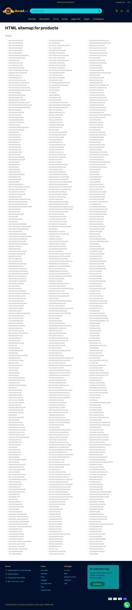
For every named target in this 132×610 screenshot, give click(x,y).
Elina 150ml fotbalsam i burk (55, 352)
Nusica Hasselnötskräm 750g (15, 528)
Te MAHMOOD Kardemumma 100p (17, 434)
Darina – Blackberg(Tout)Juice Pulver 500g (59, 55)
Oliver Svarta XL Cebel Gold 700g (16, 506)
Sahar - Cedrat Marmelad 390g (15, 50)
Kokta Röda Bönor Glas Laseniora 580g (98, 300)
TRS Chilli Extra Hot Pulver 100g (16, 360)
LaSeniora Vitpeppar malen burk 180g (97, 191)
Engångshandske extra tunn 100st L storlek (59, 293)
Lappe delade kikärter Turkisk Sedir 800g (98, 303)
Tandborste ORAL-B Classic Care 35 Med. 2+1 (59, 392)
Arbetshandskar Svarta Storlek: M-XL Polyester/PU (60, 300)
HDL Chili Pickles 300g (14, 367)
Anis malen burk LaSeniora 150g (96, 104)
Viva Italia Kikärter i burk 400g (15, 531)
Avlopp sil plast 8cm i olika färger (56, 367)
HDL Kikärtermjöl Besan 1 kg (15, 337)
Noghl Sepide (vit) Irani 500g (15, 196)
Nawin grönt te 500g (13, 216)
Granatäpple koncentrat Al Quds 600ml (17, 385)
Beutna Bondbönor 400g (14, 449)
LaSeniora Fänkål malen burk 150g (97, 194)
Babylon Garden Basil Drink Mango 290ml (58, 107)
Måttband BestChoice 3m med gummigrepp (59, 176)
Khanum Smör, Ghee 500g (95, 271)
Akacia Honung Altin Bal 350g (96, 499)
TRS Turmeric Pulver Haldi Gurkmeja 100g (18, 355)
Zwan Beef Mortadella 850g (95, 285)
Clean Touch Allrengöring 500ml (56, 466)
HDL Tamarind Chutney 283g (15, 365)
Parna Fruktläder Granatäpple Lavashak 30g (18, 228)
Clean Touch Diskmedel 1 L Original (57, 459)
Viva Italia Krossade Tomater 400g (16, 533)
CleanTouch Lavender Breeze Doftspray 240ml (59, 494)
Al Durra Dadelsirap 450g (95, 204)
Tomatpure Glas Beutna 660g (55, 541)
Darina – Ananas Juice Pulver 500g (16, 476)
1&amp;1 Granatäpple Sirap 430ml (57, 72)
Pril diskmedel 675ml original (95, 464)
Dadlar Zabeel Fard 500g (94, 142)
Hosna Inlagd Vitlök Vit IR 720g (96, 429)
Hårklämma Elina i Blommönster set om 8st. (59, 233)
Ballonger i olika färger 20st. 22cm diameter (58, 201)
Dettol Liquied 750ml (13, 499)
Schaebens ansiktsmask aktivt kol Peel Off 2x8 (59, 419)
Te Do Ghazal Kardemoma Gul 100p (17, 427)
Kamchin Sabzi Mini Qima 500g (16, 308)
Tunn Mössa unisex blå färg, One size (57, 218)
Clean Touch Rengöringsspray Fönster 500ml (59, 464)
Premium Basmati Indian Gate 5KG (17, 377)
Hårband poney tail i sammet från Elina (57, 246)
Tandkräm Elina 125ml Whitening (56, 399)
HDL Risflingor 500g (13, 352)
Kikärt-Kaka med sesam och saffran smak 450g (19, 87)
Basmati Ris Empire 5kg (94, 340)
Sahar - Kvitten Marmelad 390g (16, 42)
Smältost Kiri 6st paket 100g (15, 310)
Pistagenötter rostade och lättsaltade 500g (98, 372)
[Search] (99, 11)
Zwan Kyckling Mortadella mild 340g (97, 280)
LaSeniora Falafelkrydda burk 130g (97, 196)
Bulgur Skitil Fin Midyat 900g (95, 80)
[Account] (121, 11)
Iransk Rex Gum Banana (14, 285)
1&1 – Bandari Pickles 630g (95, 419)
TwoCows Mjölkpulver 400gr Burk (97, 313)
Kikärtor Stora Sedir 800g (95, 330)
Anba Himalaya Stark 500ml (95, 256)
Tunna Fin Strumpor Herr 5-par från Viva (58, 221)
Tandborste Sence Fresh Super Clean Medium (59, 397)
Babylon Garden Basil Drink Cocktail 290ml (99, 437)
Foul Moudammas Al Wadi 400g (16, 409)
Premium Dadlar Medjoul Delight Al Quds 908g (100, 402)
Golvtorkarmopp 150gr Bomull (56, 251)
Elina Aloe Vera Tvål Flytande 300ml (57, 323)
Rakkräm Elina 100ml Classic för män (57, 268)
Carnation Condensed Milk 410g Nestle (17, 459)
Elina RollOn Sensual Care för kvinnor (57, 154)
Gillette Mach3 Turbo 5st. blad (55, 330)
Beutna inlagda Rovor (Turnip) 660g (17, 159)
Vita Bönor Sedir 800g (94, 333)
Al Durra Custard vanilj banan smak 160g (98, 201)
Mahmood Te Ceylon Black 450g (96, 147)
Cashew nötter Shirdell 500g (15, 179)
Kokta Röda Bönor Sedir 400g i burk (17, 57)
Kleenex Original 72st (54, 298)
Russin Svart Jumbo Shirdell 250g (16, 156)
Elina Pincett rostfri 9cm (54, 427)
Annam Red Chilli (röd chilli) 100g (16, 330)
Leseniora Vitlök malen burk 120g (96, 199)
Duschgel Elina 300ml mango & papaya (58, 310)
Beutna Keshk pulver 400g (15, 134)
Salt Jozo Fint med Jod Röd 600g (16, 402)
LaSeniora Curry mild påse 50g (96, 221)
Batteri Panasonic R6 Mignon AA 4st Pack (58, 409)
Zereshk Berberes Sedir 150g (95, 305)
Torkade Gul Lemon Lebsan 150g (96, 253)
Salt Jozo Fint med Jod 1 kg (15, 114)
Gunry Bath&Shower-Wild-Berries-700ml (98, 471)
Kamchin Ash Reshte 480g (55, 99)
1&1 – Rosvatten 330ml (54, 42)
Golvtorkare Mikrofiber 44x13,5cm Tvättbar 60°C (60, 253)
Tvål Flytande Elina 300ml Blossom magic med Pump (61, 308)
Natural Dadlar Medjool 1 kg (95, 380)
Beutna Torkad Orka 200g (14, 137)
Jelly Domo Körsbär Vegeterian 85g (97, 117)
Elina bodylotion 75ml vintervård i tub (57, 285)
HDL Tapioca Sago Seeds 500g (16, 350)
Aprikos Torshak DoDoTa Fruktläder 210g (18, 238)
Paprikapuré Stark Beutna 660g (56, 536)
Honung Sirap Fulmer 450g (95, 251)
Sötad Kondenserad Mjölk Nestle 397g (98, 315)
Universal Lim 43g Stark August (56, 199)
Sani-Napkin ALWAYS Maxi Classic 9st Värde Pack (60, 365)
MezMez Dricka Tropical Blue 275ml (97, 447)
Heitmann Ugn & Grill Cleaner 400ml (57, 171)
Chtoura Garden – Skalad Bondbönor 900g (59, 60)
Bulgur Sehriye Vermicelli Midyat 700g (97, 87)
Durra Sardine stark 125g (95, 293)
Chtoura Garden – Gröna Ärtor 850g (17, 543)
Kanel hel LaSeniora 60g (94, 57)
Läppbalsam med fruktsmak (55, 238)
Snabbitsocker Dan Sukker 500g (16, 412)
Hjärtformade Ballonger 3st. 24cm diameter (58, 204)
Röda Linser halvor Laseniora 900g (97, 226)
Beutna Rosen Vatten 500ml (15, 139)
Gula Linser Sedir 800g (14, 166)
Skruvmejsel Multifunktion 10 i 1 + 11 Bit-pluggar (60, 226)
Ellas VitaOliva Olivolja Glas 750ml (16, 122)
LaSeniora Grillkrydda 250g (95, 65)
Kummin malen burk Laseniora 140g (97, 50)
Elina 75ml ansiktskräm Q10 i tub (56, 355)
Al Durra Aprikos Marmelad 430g (96, 248)
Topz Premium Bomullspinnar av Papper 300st (59, 474)
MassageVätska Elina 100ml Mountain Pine (58, 263)
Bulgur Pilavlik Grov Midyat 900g (96, 501)
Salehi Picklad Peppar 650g (15, 92)
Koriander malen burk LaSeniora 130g (97, 55)
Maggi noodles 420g (13, 362)
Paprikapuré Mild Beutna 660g (56, 538)
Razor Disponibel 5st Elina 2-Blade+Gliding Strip (60, 429)
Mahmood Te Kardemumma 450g (97, 144)
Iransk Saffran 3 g (93, 399)
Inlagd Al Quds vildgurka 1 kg (55, 142)
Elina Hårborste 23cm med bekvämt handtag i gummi (61, 357)
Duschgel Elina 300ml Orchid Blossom (58, 191)
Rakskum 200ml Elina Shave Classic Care (58, 184)
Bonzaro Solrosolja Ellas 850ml (96, 159)
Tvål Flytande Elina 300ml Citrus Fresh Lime (59, 283)
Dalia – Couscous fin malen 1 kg (96, 414)
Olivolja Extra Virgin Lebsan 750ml (16, 417)
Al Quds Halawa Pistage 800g (55, 139)
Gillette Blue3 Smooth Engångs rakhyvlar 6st (59, 273)
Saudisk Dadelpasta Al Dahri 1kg (16, 266)
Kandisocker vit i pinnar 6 (14, 382)
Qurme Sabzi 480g (93, 362)
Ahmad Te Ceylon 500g (94, 357)
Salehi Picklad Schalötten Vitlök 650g (17, 99)
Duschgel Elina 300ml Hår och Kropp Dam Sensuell (101, 461)
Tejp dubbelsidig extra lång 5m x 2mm (57, 303)
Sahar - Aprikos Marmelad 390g (16, 40)
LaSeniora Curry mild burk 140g (96, 218)
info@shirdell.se (13, 574)
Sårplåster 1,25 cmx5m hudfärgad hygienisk (59, 447)
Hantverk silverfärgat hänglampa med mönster (59, 82)
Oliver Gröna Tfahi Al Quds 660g (56, 137)
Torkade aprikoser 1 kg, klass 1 (96, 377)
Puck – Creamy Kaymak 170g (55, 75)
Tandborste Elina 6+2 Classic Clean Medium (59, 432)
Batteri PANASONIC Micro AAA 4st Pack (58, 412)
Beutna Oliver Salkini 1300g (15, 149)
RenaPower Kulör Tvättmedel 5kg (97, 186)
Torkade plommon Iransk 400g (16, 397)
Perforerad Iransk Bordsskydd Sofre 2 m (18, 85)
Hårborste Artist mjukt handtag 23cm (57, 156)
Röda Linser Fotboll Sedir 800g (96, 184)
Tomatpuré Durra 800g (94, 335)
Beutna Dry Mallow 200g (14, 142)
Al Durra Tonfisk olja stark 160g (96, 295)
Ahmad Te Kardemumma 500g (96, 355)
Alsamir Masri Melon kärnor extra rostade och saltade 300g (22, 206)
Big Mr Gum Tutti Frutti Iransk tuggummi (18, 275)
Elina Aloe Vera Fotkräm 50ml (55, 320)
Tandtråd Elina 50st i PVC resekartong (57, 402)
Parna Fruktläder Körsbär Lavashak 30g (17, 223)
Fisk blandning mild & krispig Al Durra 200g (99, 494)
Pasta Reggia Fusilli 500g (14, 164)
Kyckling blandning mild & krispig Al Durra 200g (100, 491)
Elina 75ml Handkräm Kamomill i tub (57, 362)
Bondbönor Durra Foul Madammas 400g (18, 204)
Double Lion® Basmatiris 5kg (15, 288)
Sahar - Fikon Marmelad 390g (15, 52)
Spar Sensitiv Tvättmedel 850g (56, 114)
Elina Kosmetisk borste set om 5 (56, 335)
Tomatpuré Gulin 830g (94, 174)
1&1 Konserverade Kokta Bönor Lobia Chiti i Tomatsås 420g (22, 104)
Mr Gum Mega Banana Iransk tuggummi (18, 268)
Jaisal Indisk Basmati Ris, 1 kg (15, 77)
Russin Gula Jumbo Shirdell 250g (16, 129)
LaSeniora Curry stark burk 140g (96, 216)
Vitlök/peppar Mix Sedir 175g (55, 518)
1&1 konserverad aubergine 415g (16, 315)
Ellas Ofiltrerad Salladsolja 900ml (16, 119)
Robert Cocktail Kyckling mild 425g (17, 174)
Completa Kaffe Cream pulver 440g (16, 191)
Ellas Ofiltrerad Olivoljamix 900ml (16, 117)
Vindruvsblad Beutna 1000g (55, 531)
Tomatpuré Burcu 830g (94, 337)
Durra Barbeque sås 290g (95, 246)
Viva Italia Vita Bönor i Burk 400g (16, 538)
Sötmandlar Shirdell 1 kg (14, 181)
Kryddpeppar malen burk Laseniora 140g (98, 52)
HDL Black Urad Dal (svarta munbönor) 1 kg (18, 333)
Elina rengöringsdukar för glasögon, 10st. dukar (60, 350)
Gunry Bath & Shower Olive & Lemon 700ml (59, 476)
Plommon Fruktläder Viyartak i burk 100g (98, 392)
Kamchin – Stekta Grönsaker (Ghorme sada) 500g (60, 70)
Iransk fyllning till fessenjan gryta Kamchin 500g (19, 107)
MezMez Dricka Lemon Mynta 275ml (97, 449)
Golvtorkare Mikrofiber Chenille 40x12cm (58, 174)
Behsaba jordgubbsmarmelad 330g (17, 325)
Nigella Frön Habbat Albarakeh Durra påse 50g (19, 186)
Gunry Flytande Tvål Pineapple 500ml (97, 474)
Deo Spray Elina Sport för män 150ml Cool (58, 340)
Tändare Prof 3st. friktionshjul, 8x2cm (57, 196)
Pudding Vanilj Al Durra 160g (95, 67)
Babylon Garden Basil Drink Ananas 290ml (99, 439)
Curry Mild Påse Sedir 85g (95, 119)
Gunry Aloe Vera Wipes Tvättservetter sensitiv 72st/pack (61, 496)
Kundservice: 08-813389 (16, 578)
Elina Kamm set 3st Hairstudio (56, 315)
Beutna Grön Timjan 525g (15, 444)
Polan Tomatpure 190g (14, 461)
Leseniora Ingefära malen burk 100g (97, 206)
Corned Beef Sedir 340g (94, 129)
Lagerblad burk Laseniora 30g (96, 489)
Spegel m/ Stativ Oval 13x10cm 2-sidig (58, 439)
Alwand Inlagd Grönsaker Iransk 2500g (17, 303)
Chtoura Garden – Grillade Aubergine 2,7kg (99, 417)
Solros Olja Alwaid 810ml (95, 169)
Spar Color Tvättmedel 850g (55, 119)
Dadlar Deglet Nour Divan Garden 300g (17, 263)
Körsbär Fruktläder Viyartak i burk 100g (98, 390)
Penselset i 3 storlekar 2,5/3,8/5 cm (57, 305)
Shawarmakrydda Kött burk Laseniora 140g (99, 40)
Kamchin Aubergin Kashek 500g (16, 305)
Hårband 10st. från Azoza (55, 236)
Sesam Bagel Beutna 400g (55, 546)
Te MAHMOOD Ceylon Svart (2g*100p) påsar (19, 437)
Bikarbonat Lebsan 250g (14, 211)
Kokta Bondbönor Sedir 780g (56, 122)
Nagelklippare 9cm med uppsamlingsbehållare (59, 266)
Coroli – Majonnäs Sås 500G (15, 553)
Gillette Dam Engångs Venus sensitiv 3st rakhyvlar (60, 275)
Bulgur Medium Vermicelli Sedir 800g (97, 365)
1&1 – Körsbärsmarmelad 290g (16, 551)
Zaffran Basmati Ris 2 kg (14, 456)
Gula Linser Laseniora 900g (95, 536)
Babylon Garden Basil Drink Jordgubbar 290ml (59, 104)
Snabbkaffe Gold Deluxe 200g (96, 350)
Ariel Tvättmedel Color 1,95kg (15, 261)
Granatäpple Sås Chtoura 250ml (96, 514)
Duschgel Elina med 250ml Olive (56, 377)
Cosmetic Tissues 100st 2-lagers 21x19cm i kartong (60, 390)
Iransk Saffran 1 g (12, 387)
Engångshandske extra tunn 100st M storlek (59, 295)
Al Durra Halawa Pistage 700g (96, 486)
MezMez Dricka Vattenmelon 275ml (97, 452)
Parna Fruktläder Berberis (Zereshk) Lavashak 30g (20, 226)
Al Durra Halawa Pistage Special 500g (97, 261)
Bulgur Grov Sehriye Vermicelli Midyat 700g (99, 85)
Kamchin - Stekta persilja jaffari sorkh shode (18, 70)
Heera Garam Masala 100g (14, 357)
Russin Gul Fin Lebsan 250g (55, 127)
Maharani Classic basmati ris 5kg (96, 543)
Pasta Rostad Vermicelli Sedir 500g (97, 132)
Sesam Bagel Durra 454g (95, 481)
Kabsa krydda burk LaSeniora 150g (97, 60)
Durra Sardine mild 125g (94, 290)
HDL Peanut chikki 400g (94, 397)
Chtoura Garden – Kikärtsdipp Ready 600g (18, 516)
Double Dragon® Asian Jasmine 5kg (17, 253)
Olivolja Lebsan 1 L (13, 414)
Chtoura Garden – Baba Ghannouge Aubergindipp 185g (21, 541)
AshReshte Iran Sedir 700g (95, 149)
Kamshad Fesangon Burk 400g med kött (58, 102)
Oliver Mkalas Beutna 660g (95, 531)
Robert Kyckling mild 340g (15, 176)
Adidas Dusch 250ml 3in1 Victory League (58, 437)
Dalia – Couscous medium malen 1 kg (17, 474)
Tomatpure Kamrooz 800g (15, 481)
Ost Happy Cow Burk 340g (15, 501)
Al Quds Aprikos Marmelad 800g (56, 147)
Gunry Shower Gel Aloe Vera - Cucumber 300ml (60, 486)
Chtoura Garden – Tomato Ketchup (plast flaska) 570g (21, 526)
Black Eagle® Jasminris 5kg (15, 256)
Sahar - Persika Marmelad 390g (16, 45)
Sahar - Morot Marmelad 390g (15, 47)
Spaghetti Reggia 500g (54, 94)
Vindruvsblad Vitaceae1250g (95, 526)
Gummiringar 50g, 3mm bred (55, 169)
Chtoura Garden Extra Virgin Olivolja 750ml (18, 523)
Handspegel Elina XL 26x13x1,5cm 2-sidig (58, 442)
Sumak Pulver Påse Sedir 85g (96, 124)
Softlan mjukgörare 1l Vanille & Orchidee (58, 248)
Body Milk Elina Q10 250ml (55, 347)
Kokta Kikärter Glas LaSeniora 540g (97, 164)
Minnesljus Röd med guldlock (55, 159)
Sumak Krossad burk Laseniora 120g (57, 551)
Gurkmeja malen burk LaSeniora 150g (97, 62)
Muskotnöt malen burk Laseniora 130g (98, 47)
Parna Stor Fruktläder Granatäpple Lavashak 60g (20, 199)
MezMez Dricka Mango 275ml (96, 454)
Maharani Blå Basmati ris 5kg (95, 479)
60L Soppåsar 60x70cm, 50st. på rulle (57, 223)
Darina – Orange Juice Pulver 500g (57, 57)
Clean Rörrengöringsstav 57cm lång (57, 417)
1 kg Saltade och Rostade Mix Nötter (97, 385)
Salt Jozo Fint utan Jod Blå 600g (16, 399)
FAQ (128, 2)
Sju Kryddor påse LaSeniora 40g (96, 112)
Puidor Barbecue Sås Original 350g (57, 52)
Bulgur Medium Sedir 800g (55, 528)
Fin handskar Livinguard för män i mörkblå (58, 211)
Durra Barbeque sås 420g (55, 514)
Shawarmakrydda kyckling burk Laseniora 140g (100, 42)
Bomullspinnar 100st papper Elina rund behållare (60, 444)
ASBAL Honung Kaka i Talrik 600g (97, 442)
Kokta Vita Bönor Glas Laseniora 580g (98, 166)
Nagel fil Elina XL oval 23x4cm (56, 280)
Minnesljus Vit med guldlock (55, 161)
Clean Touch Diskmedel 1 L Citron (56, 461)
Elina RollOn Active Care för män (56, 151)
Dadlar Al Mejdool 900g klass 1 (96, 476)
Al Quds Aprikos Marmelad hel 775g (57, 144)
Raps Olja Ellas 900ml (94, 171)
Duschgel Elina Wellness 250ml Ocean (58, 382)
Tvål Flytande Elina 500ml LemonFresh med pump (60, 186)
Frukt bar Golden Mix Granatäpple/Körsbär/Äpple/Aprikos (22, 236)
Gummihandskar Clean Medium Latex (57, 166)
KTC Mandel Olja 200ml (54, 87)
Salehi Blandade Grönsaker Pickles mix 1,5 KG (19, 102)
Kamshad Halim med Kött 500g (96, 432)
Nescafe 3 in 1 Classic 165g (95, 541)
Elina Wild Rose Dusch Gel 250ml (56, 278)
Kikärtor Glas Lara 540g (14, 419)
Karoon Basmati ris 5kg (14, 60)
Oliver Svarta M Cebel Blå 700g (15, 504)
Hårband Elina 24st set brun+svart (56, 290)
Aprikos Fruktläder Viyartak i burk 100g (17, 241)
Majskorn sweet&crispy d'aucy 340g (17, 491)
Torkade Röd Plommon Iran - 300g (16, 432)
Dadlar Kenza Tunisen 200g (15, 246)
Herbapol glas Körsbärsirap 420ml (16, 466)
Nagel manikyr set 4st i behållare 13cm (57, 328)
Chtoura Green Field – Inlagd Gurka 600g (18, 548)
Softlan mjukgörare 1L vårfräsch (96, 466)
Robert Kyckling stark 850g (95, 275)
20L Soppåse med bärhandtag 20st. (97, 459)
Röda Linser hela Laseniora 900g (96, 228)
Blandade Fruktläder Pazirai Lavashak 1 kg (18, 201)
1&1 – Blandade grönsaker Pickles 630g (18, 479)
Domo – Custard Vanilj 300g (55, 47)
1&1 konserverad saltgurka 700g (16, 320)
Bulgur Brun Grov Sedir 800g (55, 523)
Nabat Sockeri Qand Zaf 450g (96, 189)
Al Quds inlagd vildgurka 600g (15, 511)
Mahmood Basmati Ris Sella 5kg (96, 263)
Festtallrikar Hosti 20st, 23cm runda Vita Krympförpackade (62, 209)
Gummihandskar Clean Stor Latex (56, 213)
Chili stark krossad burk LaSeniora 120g (98, 99)
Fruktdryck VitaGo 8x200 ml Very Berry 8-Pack (99, 424)
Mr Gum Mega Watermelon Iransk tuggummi (19, 273)
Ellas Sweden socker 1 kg (14, 124)
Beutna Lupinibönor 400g (14, 154)
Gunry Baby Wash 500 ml (55, 469)
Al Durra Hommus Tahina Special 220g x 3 (98, 241)
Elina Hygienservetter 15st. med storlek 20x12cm (60, 189)
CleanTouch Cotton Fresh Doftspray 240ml (59, 499)
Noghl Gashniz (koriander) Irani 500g (17, 194)
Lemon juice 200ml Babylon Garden (17, 469)
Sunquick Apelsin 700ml (14, 496)
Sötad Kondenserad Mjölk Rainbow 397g (98, 318)
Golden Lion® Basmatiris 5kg (15, 258)
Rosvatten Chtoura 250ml (95, 521)
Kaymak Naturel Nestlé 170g (15, 439)
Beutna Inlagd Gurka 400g (15, 452)
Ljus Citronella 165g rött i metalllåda (57, 407)
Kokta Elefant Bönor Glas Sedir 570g (97, 134)
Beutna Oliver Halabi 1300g (15, 147)
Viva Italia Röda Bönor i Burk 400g (16, 536)
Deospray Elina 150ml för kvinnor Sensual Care (59, 372)
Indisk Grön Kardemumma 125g (16, 318)
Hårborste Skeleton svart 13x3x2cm (57, 231)
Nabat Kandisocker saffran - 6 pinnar (17, 380)
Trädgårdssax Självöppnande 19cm (57, 414)
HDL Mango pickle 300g (14, 372)
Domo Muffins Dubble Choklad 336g (57, 50)
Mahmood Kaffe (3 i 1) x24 (95, 342)
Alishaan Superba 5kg (54, 506)
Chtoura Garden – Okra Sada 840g (57, 67)
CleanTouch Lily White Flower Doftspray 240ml (59, 489)
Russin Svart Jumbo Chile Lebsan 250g (98, 456)
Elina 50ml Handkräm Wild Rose (56, 149)
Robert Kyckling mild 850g (95, 278)
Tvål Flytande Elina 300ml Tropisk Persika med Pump (61, 288)
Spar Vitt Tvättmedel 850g (55, 117)
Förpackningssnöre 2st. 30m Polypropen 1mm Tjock (61, 206)
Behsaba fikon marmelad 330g (16, 328)
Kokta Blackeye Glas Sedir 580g (96, 137)
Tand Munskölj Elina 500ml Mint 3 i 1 (57, 404)
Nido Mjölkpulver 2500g (94, 328)
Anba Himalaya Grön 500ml (95, 258)
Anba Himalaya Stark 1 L (14, 509)
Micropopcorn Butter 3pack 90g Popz (17, 298)
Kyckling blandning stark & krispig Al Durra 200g (100, 72)
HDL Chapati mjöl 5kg (13, 375)
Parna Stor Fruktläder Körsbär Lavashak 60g (19, 55)
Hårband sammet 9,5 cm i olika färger (57, 243)
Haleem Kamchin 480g (94, 75)
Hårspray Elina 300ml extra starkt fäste (57, 333)
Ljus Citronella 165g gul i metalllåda (97, 469)
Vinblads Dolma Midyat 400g (95, 82)
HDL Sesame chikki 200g (14, 347)
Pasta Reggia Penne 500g (55, 97)
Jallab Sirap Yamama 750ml (15, 404)
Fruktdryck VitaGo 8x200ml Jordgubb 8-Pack (99, 422)
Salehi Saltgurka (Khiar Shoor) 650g (17, 94)
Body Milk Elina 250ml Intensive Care (57, 345)
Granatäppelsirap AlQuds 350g (16, 97)
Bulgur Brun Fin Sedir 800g (55, 526)
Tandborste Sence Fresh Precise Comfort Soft (59, 395)
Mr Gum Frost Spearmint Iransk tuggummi (18, 271)
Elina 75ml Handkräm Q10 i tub (56, 387)
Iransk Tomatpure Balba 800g (15, 231)
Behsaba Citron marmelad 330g (16, 323)
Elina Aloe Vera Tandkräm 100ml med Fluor (58, 241)
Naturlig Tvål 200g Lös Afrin (15, 454)
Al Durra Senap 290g (94, 243)
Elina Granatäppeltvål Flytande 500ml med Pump (60, 325)
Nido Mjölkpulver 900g (94, 325)
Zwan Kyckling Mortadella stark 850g (97, 268)
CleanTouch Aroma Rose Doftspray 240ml (58, 491)
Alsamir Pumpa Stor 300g (15, 209)
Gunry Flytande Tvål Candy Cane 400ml (58, 452)
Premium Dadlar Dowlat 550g (15, 484)
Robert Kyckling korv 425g (15, 171)
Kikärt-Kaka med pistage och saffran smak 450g (19, 90)
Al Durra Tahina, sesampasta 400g (97, 266)
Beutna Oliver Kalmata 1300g (15, 151)
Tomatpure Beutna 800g (95, 179)
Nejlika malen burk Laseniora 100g (97, 45)
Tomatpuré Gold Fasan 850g (96, 367)
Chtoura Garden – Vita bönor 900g (57, 62)
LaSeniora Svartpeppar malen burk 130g (98, 209)
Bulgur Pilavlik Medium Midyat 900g (97, 504)
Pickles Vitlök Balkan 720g (15, 486)
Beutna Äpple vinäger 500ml (15, 442)
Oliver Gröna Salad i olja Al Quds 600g (57, 134)
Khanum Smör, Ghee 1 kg (95, 273)
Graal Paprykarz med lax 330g (96, 127)
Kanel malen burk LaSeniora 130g (97, 94)
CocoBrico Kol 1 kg (53, 548)
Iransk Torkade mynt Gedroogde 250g (17, 290)
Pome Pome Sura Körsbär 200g (56, 40)
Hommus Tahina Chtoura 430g (96, 156)
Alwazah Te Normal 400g (54, 511)
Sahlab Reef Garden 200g (14, 248)
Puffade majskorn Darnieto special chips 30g (19, 127)
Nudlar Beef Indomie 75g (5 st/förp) (57, 504)
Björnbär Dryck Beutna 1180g (55, 543)
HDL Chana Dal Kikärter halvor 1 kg (16, 342)
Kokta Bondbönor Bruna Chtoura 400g (98, 516)
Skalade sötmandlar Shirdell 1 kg (16, 184)
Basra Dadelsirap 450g (94, 310)
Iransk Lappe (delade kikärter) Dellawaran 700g (19, 293)
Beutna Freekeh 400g (13, 132)
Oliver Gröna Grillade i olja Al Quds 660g (58, 132)
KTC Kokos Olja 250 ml (54, 90)
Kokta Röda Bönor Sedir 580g (96, 509)
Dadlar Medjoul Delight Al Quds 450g (17, 407)
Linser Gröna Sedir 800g (14, 161)
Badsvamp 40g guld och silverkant (57, 342)
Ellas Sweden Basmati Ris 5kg (56, 80)
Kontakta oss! (120, 2)
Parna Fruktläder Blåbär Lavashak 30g (97, 387)
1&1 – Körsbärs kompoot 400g (16, 65)
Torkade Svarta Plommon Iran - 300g (17, 429)
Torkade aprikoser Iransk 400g (15, 390)
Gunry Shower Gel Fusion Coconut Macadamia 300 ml (61, 484)
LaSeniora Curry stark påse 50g (96, 223)
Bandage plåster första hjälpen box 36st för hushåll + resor (62, 449)
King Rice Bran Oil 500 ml (95, 427)
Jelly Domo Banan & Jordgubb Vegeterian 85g (100, 114)
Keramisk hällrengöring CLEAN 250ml (57, 216)
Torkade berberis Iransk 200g (15, 395)
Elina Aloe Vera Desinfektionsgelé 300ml (58, 194)
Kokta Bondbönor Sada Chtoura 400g (98, 518)
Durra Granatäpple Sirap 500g (15, 218)
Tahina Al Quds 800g (54, 129)
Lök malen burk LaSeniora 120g (96, 92)
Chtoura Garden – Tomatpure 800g (17, 546)
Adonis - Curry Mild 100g (14, 471)
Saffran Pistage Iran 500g (95, 404)
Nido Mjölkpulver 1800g (94, 323)
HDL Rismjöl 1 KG (13, 345)
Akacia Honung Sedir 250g (95, 352)
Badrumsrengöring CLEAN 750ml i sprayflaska (59, 256)
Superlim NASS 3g (53, 228)
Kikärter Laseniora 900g (94, 233)
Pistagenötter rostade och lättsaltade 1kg (18, 72)
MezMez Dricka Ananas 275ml (56, 109)
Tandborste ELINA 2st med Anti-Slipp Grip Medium (60, 181)
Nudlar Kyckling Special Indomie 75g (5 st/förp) (60, 533)
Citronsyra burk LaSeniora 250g (96, 70)
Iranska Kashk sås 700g (94, 395)
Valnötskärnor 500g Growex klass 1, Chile (98, 375)
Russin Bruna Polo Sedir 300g (96, 548)
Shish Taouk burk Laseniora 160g (56, 553)
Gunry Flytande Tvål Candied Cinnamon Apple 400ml (61, 454)
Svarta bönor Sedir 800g (14, 169)
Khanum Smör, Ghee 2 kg (55, 516)
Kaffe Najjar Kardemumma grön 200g (97, 345)
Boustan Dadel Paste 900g (95, 409)
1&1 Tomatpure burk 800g (95, 407)
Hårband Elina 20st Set (54, 318)
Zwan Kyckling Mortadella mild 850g (97, 288)
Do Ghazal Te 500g (93, 553)
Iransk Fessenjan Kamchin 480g (96, 77)
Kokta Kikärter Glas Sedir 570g (96, 139)
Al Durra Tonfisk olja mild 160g (96, 298)
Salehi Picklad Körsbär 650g (15, 109)
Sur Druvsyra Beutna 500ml (95, 176)
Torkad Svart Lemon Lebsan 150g (16, 112)
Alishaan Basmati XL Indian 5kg (96, 370)
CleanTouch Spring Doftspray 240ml (57, 501)
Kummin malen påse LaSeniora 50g (97, 109)
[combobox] (66, 10)
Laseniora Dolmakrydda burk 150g (97, 533)
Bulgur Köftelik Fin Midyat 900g (96, 90)
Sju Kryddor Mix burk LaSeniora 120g (97, 107)
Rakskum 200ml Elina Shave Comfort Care (58, 434)
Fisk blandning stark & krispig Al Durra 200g (99, 496)
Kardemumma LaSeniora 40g (55, 509)
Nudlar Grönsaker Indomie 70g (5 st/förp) (98, 154)
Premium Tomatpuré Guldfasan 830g (17, 489)
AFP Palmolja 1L (53, 92)
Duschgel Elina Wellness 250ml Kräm (57, 380)
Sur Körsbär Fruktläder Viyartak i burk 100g (18, 243)
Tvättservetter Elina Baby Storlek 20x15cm (58, 164)
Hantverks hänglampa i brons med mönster (59, 85)
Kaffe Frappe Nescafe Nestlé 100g (16, 213)
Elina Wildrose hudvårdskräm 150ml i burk (58, 337)
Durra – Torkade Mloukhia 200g (96, 412)
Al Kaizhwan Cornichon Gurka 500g (57, 65)
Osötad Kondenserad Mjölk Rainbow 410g (99, 320)
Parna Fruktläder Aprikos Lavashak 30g (17, 233)
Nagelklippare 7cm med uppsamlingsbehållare (59, 422)
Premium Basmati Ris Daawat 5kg (97, 551)
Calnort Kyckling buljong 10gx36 (16, 300)
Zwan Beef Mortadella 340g (95, 283)
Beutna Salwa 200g (13, 221)
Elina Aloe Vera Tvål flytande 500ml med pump (59, 370)
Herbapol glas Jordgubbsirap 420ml (17, 464)
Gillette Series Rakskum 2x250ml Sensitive (58, 179)
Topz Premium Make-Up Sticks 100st (57, 471)
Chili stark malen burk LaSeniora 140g (97, 97)
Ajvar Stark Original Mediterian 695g (97, 538)
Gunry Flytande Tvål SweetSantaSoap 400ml (59, 456)
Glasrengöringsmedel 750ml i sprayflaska (58, 258)
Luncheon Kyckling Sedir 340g (96, 506)
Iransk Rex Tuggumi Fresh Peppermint (17, 280)
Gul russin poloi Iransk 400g (15, 392)
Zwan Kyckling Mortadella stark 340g (97, 546)
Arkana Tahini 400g (13, 447)
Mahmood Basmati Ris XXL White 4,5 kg (98, 360)
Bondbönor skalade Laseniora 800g (97, 238)
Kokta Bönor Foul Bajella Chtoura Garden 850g (19, 313)
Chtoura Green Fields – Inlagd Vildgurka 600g (19, 521)
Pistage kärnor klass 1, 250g (15, 75)
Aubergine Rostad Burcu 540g (16, 62)
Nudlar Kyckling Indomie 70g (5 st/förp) (98, 151)
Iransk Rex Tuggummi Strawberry (16, 283)
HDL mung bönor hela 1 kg (15, 340)
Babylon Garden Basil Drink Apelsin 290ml (99, 434)
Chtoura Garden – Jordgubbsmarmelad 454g (59, 45)
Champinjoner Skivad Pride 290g (16, 424)
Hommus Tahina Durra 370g (55, 521)
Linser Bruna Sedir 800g (94, 181)
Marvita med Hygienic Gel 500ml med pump (59, 385)
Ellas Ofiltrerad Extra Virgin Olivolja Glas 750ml (99, 161)
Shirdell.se (14, 604)
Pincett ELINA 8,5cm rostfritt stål (56, 424)
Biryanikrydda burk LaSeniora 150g (97, 102)
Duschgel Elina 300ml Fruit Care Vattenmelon (59, 375)
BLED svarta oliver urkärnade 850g (16, 67)
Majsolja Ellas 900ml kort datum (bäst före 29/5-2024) (101, 523)
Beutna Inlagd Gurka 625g (15, 144)
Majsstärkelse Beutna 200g (95, 528)
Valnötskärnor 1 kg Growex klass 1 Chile (17, 189)
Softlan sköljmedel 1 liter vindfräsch (57, 77)
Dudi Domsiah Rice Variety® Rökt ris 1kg (18, 251)
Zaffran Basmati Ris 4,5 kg (95, 308)
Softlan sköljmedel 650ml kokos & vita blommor (60, 360)
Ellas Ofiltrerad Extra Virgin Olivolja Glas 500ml (19, 82)
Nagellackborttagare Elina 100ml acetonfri (58, 271)
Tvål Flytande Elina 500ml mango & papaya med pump (61, 261)
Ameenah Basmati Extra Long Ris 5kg (17, 80)
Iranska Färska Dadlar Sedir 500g (56, 124)
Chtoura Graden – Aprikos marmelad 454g (18, 518)
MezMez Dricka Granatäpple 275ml (57, 112)
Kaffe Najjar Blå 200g (94, 347)
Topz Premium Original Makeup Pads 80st (58, 481)
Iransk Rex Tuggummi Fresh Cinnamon (18, 278)
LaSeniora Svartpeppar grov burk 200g (98, 213)
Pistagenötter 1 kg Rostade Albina (97, 382)
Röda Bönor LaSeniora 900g (95, 231)
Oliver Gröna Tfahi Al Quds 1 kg (16, 422)
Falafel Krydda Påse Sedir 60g (96, 122)
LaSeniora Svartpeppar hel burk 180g (97, 211)
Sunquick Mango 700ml (14, 494)
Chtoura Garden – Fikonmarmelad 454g (18, 514)
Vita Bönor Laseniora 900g (95, 236)
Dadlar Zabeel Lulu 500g (94, 511)
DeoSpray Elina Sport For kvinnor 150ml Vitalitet (60, 313)
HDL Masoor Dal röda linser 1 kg (16, 335)
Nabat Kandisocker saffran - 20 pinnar (17, 295)
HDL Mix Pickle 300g (13, 370)
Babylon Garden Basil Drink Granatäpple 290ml (100, 444)
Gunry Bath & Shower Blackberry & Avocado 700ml (60, 479)
